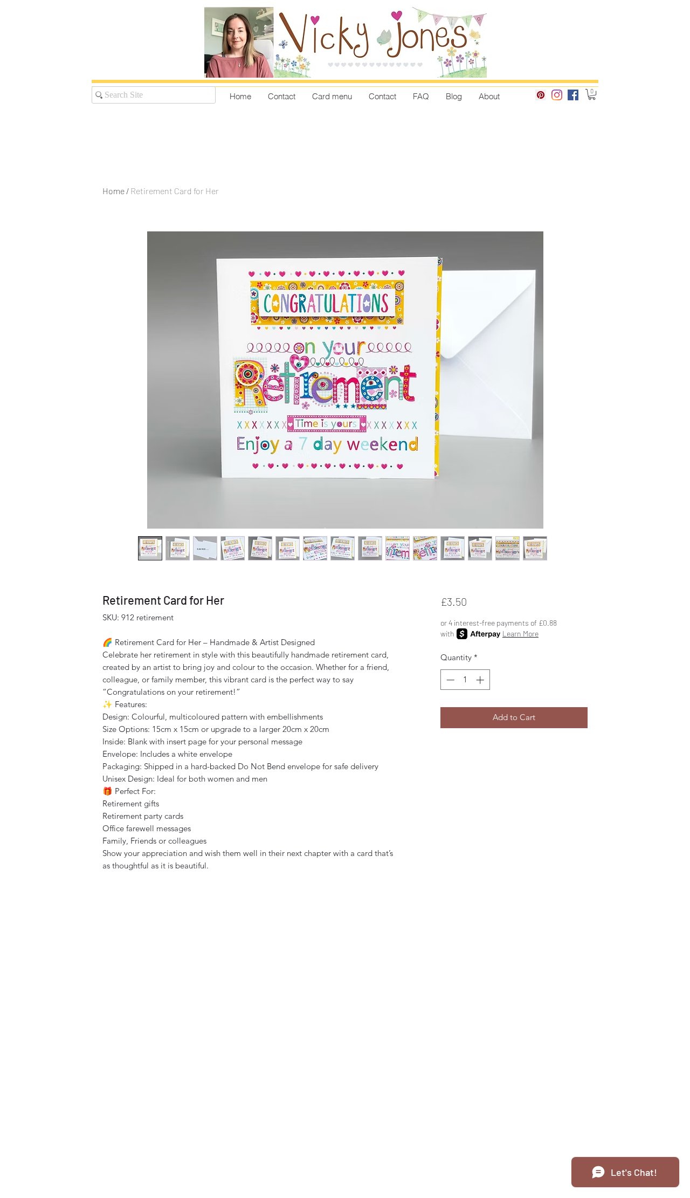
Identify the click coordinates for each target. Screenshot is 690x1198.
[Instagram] (556, 95)
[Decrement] (449, 680)
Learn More (520, 633)
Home (113, 191)
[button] (591, 94)
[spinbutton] (465, 680)
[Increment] (481, 680)
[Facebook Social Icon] (573, 95)
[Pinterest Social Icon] (540, 95)
